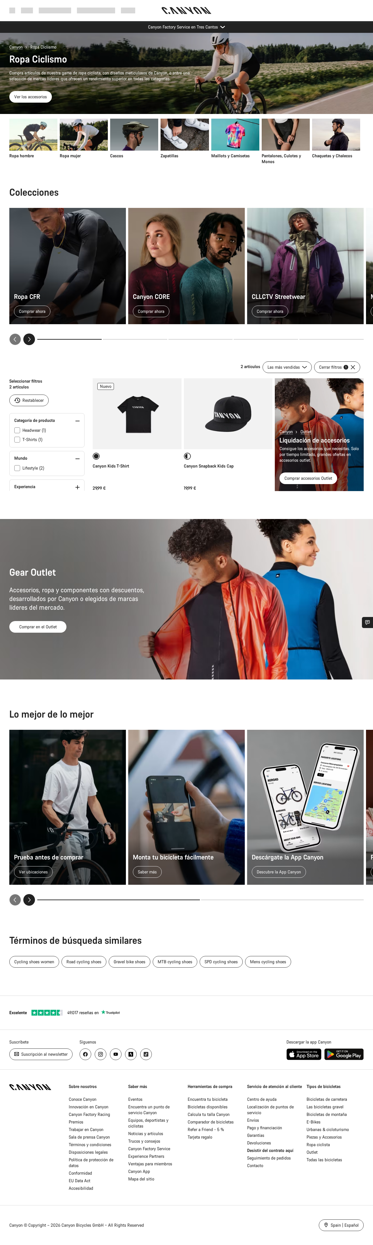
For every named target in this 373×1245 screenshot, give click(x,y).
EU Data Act (79, 1180)
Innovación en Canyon (88, 1107)
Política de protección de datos (91, 1162)
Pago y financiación (264, 1127)
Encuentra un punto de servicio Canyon (149, 1109)
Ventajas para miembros (150, 1163)
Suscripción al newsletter (44, 1054)
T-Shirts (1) (32, 439)
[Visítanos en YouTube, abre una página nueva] (116, 1054)
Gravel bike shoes (129, 961)
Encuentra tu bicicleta (208, 1099)
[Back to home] (186, 10)
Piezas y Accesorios (324, 1137)
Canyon (16, 47)
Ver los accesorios (30, 96)
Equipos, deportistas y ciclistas (148, 1123)
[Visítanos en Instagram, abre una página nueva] (100, 1054)
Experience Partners (146, 1156)
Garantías (255, 1135)
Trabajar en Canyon (86, 1129)
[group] (184, 142)
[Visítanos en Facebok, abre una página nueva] (85, 1054)
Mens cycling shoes (268, 961)
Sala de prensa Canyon (89, 1137)
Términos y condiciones (90, 1144)
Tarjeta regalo (200, 1137)
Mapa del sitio (141, 1179)
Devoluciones (259, 1143)
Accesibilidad (81, 1188)
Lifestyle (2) (33, 468)
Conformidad (80, 1173)
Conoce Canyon (82, 1099)
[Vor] (29, 339)
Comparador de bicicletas (211, 1122)
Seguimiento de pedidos (269, 1158)
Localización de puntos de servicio (270, 1109)
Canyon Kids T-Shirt (111, 466)
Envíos (253, 1120)
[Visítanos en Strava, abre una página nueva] (131, 1054)
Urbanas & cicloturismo (328, 1129)
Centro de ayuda (262, 1099)
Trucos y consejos (144, 1141)
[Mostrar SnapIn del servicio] (367, 622)
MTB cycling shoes (175, 961)
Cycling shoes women (34, 961)
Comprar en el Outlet (38, 626)
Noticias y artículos (145, 1133)
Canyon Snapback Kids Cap (209, 466)
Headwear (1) (34, 430)
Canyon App (139, 1171)
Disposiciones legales (88, 1152)
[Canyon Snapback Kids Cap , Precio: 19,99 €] (228, 413)
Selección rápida (137, 438)
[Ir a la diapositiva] (135, 339)
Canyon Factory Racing (89, 1114)
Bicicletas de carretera (327, 1099)
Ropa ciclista (318, 1144)
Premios (76, 1122)
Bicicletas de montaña (327, 1114)
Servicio (128, 10)
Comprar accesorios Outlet (308, 478)
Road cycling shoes (83, 961)
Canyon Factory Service (149, 1148)
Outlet (306, 431)
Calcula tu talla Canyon (209, 1114)
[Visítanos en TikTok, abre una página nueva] (146, 1054)
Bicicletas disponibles (208, 1107)
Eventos (135, 1099)
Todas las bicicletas (324, 1159)
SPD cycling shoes (221, 961)
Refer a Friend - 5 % (206, 1129)
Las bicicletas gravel (325, 1107)
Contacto (255, 1165)
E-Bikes (314, 1122)
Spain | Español (344, 1225)
